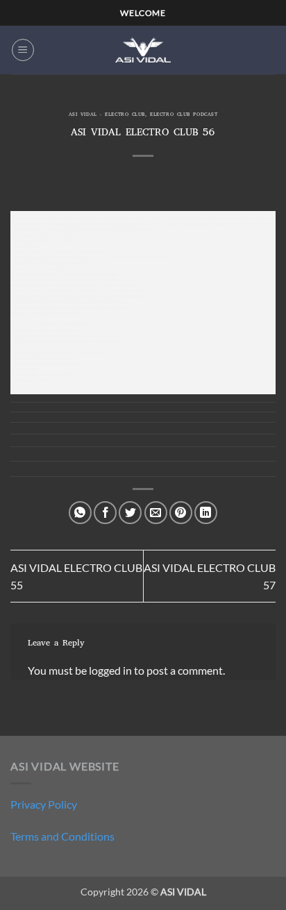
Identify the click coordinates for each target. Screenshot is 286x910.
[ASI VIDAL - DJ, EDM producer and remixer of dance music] (143, 49)
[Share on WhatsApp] (80, 512)
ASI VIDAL (37, 346)
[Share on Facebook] (105, 512)
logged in (110, 670)
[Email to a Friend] (155, 512)
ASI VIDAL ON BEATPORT (51, 374)
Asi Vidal (38, 357)
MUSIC (57, 335)
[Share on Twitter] (130, 512)
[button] (23, 50)
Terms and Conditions (62, 836)
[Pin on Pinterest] (180, 512)
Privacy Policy (43, 804)
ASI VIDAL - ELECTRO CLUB (107, 115)
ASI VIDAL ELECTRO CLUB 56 (67, 324)
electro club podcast (183, 115)
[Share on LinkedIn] (205, 512)
